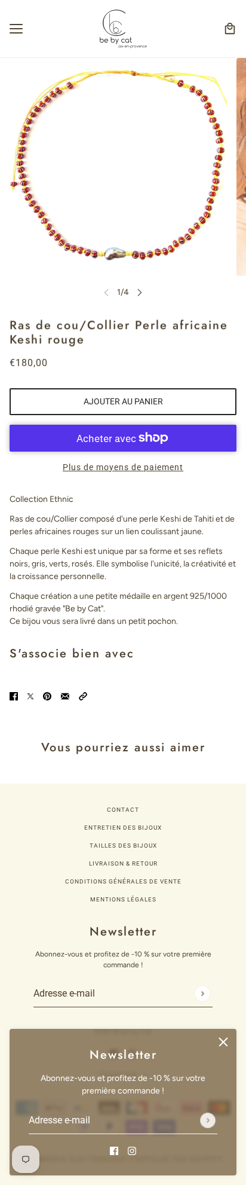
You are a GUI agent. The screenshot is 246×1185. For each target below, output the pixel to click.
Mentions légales (123, 899)
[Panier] (229, 28)
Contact (123, 809)
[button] (83, 696)
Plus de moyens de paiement (123, 467)
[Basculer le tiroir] (16, 28)
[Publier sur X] (30, 696)
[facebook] (114, 1150)
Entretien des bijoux (123, 827)
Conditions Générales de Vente (123, 881)
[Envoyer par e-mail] (65, 696)
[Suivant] (139, 292)
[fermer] (223, 1042)
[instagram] (132, 1150)
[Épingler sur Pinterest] (47, 696)
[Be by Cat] (123, 29)
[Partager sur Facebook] (14, 696)
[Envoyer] (208, 1120)
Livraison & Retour (123, 863)
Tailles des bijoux (123, 845)
